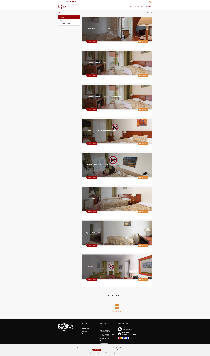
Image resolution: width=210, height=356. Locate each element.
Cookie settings (104, 338)
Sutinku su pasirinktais (110, 349)
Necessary (94, 353)
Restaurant (133, 6)
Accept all (96, 349)
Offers (61, 20)
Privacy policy (104, 343)
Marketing (118, 353)
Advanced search (65, 23)
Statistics (102, 353)
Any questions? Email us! (129, 334)
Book (143, 41)
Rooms (62, 17)
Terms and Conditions (106, 341)
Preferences (109, 353)
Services (140, 6)
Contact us (148, 6)
